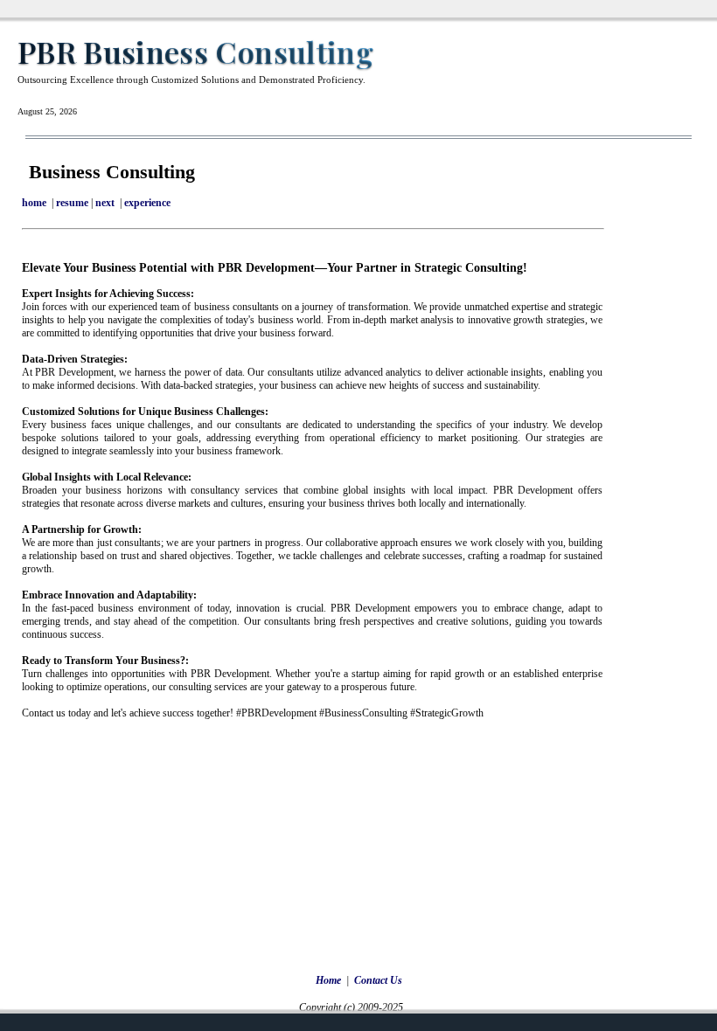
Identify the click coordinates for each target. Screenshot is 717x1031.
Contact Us (378, 980)
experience (147, 203)
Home (328, 980)
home (34, 203)
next (105, 203)
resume (72, 203)
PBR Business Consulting (195, 51)
